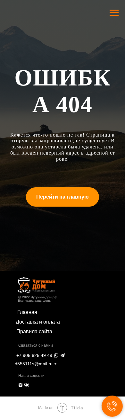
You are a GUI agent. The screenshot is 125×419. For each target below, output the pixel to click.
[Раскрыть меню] (114, 13)
